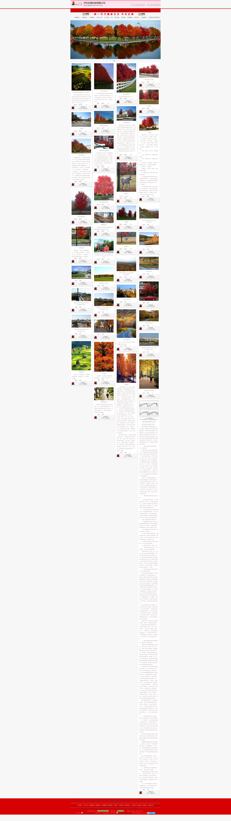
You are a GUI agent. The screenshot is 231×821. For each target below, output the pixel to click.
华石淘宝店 (100, 800)
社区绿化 (85, 134)
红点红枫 (128, 10)
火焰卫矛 (136, 17)
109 (76, 104)
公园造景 (152, 112)
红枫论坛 (94, 800)
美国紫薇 (129, 17)
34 (81, 131)
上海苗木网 (116, 802)
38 (121, 98)
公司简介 (80, 10)
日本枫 (115, 10)
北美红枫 (106, 800)
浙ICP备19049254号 (126, 808)
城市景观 (85, 185)
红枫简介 (77, 17)
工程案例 (104, 10)
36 (85, 181)
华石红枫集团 (143, 800)
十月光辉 (122, 10)
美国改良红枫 (119, 800)
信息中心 (133, 10)
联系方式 (145, 10)
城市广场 (130, 228)
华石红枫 (83, 107)
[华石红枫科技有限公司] (115, 0)
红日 (101, 17)
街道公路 (107, 131)
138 (81, 104)
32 (103, 103)
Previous (71, 39)
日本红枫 (150, 800)
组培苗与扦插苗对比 (154, 17)
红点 (111, 17)
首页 (74, 10)
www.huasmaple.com (143, 808)
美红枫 (89, 800)
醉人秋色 (85, 108)
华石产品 (86, 10)
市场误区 (92, 17)
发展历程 (84, 17)
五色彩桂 (123, 17)
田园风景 (85, 384)
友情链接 (74, 800)
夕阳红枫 (137, 800)
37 (144, 82)
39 (81, 181)
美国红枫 (92, 10)
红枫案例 (143, 17)
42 (121, 198)
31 (81, 258)
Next (159, 39)
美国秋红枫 (112, 800)
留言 (140, 10)
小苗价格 (120, 805)
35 (76, 131)
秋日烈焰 (116, 17)
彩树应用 (98, 10)
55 (76, 181)
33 (86, 104)
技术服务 (110, 10)
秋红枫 (85, 800)
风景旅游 (130, 349)
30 (108, 103)
